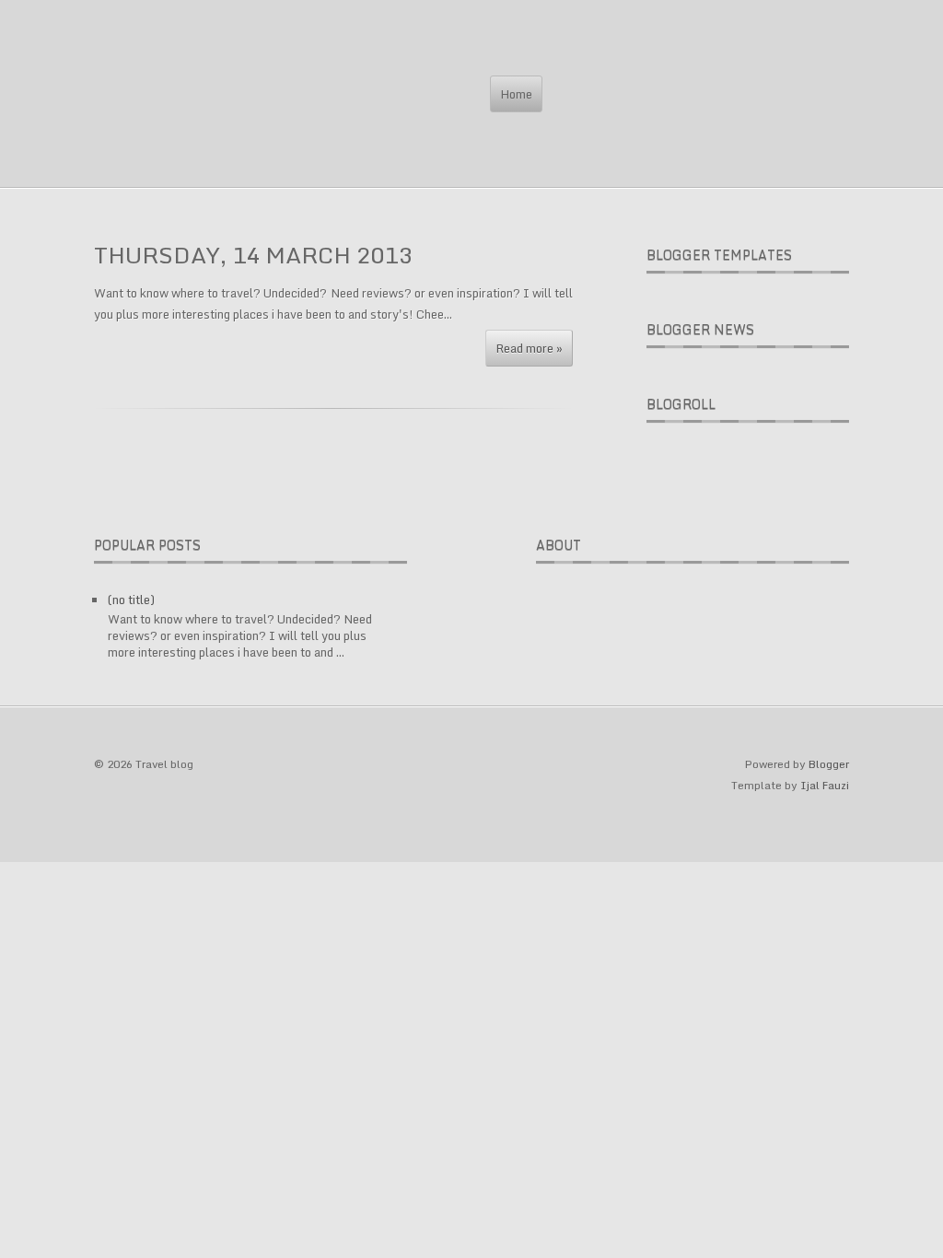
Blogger (829, 764)
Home (516, 94)
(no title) (131, 599)
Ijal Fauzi (824, 785)
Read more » (529, 348)
